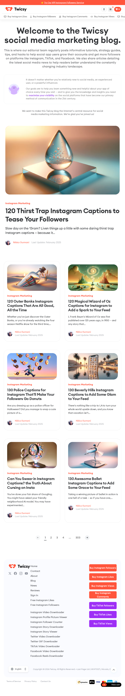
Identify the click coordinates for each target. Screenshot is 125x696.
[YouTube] (26, 573)
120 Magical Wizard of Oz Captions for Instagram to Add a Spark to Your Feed (90, 305)
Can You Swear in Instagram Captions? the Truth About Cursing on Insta (31, 483)
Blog (33, 580)
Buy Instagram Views (104, 16)
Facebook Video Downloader (47, 651)
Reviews (35, 590)
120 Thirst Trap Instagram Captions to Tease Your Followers (62, 214)
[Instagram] (20, 573)
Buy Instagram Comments (75, 16)
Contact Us (46, 681)
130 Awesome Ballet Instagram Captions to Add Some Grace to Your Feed (91, 483)
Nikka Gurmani (21, 242)
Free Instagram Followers (44, 604)
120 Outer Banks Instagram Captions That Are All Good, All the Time (30, 305)
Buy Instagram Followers (44, 16)
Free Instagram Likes (42, 600)
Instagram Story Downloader (47, 626)
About (34, 575)
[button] (87, 537)
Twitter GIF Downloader (44, 641)
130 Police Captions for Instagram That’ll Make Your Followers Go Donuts (30, 394)
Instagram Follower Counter (46, 621)
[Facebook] (15, 573)
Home (33, 566)
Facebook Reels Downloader (46, 655)
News (33, 585)
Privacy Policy (31, 681)
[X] (9, 573)
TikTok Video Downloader (45, 646)
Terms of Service (14, 681)
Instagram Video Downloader (47, 612)
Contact (35, 570)
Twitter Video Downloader (45, 636)
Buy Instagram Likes (17, 16)
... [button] (70, 537)
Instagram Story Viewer (43, 631)
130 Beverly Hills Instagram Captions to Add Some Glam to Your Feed (92, 394)
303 (78, 537)
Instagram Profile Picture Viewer (48, 617)
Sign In (34, 595)
